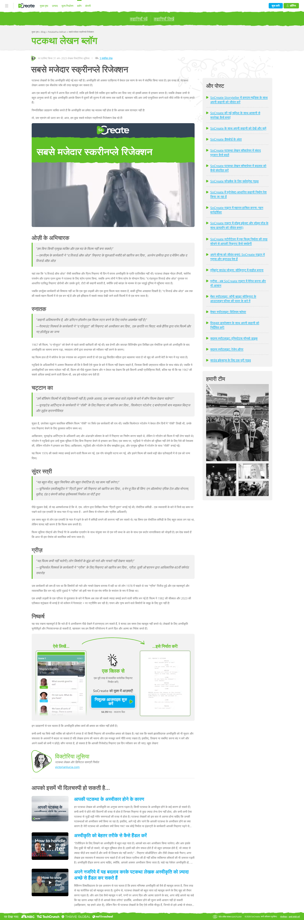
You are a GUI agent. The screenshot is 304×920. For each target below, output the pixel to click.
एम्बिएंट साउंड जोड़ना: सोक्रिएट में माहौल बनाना (236, 270)
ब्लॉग (79, 6)
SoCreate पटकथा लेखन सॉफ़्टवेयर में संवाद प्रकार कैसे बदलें (235, 152)
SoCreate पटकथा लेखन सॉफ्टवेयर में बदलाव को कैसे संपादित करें (238, 167)
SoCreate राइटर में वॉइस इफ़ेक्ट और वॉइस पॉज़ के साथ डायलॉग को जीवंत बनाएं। (239, 225)
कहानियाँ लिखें (164, 19)
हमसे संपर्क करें (294, 916)
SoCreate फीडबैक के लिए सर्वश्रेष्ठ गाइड (234, 181)
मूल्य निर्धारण (67, 6)
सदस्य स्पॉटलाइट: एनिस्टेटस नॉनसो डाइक (234, 338)
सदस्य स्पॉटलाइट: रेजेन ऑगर (226, 349)
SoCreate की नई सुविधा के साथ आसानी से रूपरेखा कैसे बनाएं (235, 115)
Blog (43, 31)
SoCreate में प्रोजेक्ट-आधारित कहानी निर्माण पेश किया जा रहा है (238, 194)
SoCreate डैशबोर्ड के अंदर (226, 139)
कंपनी (88, 6)
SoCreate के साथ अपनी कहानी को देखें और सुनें (238, 128)
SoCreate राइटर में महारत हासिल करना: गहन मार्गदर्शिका (236, 209)
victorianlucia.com (67, 767)
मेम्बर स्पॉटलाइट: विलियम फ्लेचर (228, 312)
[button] (237, 422)
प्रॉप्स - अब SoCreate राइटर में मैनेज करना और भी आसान (238, 283)
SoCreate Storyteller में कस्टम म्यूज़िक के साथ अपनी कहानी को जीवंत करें (239, 99)
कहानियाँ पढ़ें (139, 19)
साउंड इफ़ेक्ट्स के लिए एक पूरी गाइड (230, 360)
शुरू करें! (276, 5)
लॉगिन (293, 5)
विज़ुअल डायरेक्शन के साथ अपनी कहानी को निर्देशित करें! (234, 325)
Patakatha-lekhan (57, 31)
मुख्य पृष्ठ (44, 6)
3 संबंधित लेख (106, 58)
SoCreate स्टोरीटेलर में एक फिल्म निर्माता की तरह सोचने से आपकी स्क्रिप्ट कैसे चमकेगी (238, 241)
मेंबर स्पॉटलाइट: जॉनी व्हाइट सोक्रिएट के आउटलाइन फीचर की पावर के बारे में (233, 298)
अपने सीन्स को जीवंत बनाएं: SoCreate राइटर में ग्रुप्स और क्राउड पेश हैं (237, 256)
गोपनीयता (283, 916)
